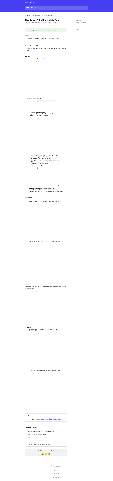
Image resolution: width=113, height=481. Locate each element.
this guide (33, 48)
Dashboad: (78, 27)
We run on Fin (57, 477)
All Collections (28, 15)
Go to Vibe (77, 2)
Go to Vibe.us (56, 470)
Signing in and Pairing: (81, 22)
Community (84, 2)
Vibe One (35, 15)
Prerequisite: (79, 20)
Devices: (78, 25)
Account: (78, 29)
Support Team (43, 419)
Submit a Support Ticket (55, 419)
